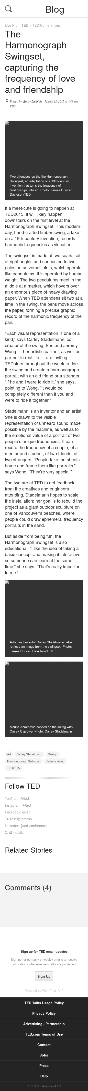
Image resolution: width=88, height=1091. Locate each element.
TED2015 (13, 768)
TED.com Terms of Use (44, 1034)
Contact (44, 1044)
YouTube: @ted (17, 798)
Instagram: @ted (18, 805)
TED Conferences (46, 25)
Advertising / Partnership (44, 1023)
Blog (44, 8)
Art (9, 754)
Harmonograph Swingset (23, 761)
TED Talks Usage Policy (44, 1002)
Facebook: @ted (18, 812)
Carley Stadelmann (29, 754)
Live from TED (16, 25)
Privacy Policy (44, 1013)
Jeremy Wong (55, 761)
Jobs (44, 1055)
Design (52, 754)
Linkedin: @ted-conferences (26, 825)
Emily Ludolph (32, 101)
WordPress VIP (53, 990)
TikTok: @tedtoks (18, 818)
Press (44, 1065)
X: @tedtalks (14, 832)
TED (44, 938)
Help (44, 1076)
